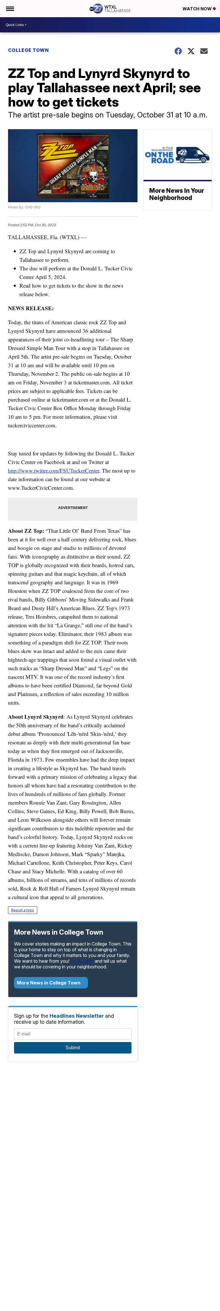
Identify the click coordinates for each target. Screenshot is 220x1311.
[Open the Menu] (9, 8)
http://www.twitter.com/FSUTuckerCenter (53, 470)
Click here (81, 961)
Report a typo (22, 910)
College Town (28, 50)
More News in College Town (49, 983)
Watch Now (197, 8)
